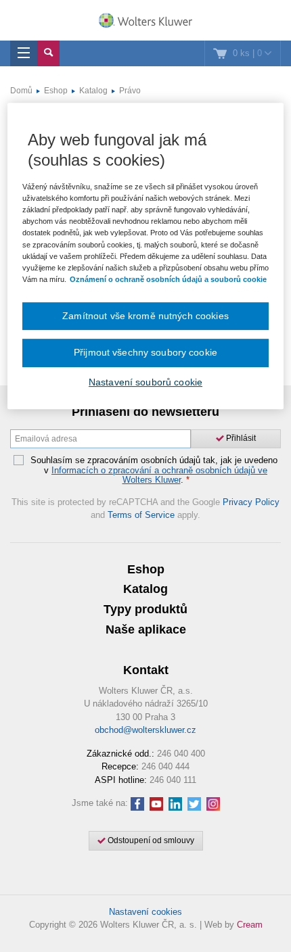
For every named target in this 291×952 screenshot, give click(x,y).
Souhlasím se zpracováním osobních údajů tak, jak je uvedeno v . (153, 470)
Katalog (93, 90)
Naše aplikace (146, 629)
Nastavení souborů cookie (145, 382)
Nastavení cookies (145, 912)
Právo (130, 90)
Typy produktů (145, 609)
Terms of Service (141, 515)
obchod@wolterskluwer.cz (145, 730)
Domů (21, 90)
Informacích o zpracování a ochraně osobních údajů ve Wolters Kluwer (159, 475)
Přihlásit (240, 438)
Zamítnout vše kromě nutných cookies (145, 315)
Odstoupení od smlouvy (150, 840)
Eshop (56, 90)
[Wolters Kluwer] (145, 21)
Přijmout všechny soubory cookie (145, 352)
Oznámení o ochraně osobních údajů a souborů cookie (168, 279)
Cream (250, 925)
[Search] (48, 53)
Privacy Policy (251, 502)
